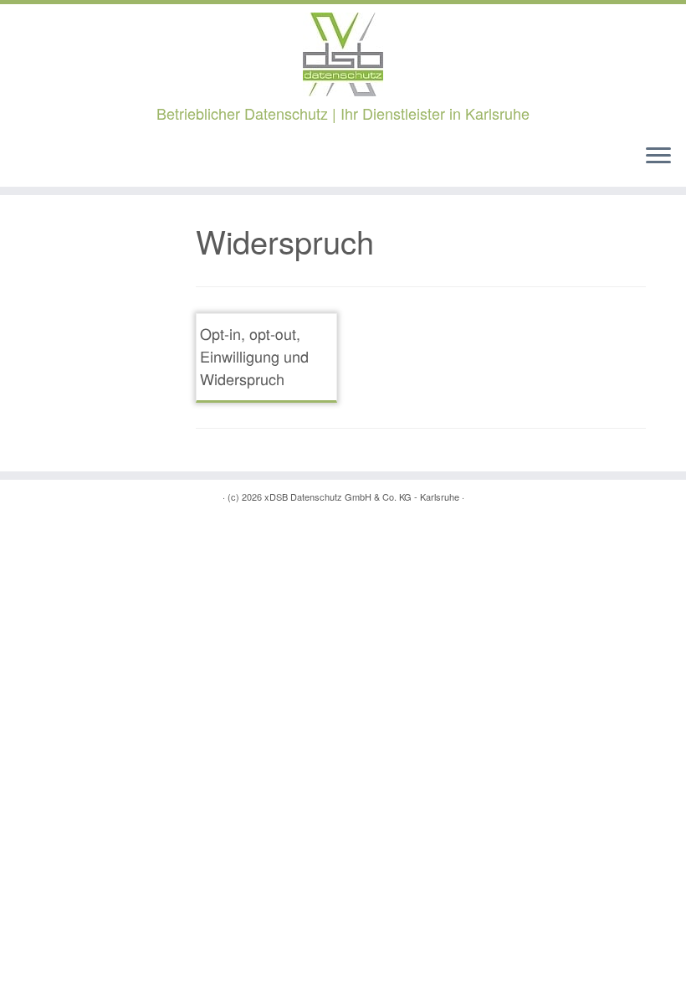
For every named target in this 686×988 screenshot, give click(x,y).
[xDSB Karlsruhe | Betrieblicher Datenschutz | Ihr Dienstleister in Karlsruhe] (343, 54)
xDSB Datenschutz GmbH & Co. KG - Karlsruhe (361, 496)
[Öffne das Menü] (658, 156)
